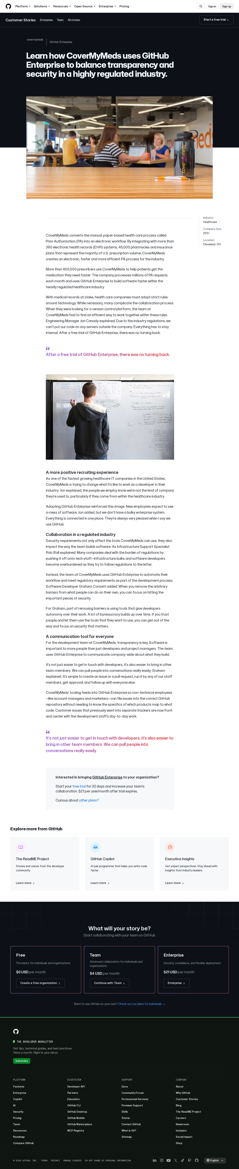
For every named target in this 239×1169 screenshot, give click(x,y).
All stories (74, 20)
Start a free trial (215, 19)
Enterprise (106, 6)
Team (60, 20)
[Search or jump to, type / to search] (201, 6)
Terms (44, 1160)
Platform (21, 6)
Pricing (124, 6)
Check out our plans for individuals (140, 1004)
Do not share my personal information (108, 1160)
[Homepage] (8, 6)
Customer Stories (21, 19)
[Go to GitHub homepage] (16, 1031)
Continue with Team (108, 983)
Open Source (83, 6)
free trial (79, 786)
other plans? (89, 800)
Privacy (55, 1160)
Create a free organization (39, 983)
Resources (60, 6)
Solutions (40, 6)
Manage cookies (73, 1160)
